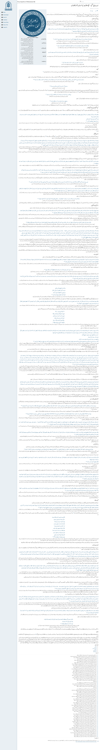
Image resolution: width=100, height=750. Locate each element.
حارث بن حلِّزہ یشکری (95, 651)
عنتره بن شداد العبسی (95, 650)
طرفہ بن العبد (95, 647)
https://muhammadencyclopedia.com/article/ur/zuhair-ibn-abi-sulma (86, 741)
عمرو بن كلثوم (95, 649)
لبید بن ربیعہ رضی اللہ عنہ (94, 648)
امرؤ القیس (96, 646)
